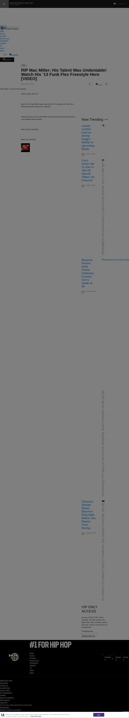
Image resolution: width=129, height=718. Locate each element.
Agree (98, 715)
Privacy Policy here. (36, 716)
